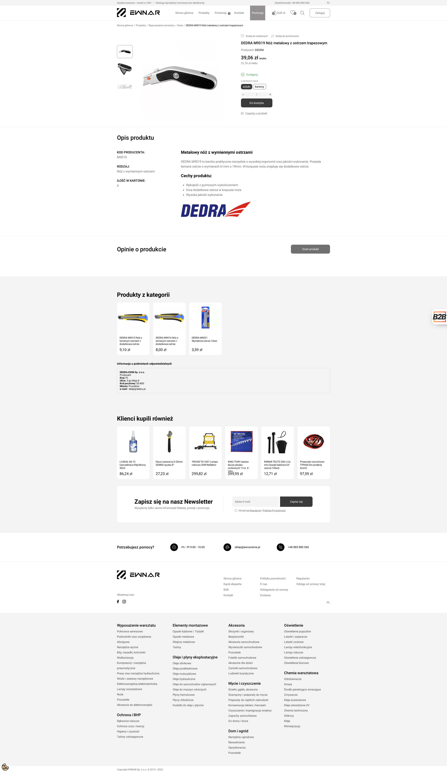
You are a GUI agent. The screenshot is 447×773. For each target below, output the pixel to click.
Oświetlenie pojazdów (297, 631)
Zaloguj (320, 13)
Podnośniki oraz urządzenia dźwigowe (134, 639)
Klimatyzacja (292, 726)
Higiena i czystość (128, 731)
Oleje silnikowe (182, 663)
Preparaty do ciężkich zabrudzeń (248, 700)
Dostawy (265, 595)
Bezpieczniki (236, 636)
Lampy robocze (293, 652)
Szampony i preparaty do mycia (248, 694)
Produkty (204, 13)
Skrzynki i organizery (241, 631)
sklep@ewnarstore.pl (247, 547)
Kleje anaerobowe (295, 700)
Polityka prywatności (273, 578)
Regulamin (255, 510)
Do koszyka (257, 103)
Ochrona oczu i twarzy (130, 726)
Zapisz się (296, 501)
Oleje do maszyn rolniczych (189, 689)
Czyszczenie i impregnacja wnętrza (250, 710)
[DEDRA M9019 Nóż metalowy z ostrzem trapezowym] (125, 51)
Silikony (289, 715)
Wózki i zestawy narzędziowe (135, 678)
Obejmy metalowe (184, 642)
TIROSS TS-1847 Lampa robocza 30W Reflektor (205, 463)
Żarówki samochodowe (242, 668)
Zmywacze (291, 694)
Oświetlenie (293, 625)
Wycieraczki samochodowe (245, 647)
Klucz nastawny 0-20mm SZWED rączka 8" (169, 463)
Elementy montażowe (190, 625)
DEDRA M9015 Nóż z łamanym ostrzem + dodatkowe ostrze (131, 340)
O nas (263, 584)
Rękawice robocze (128, 721)
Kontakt (239, 13)
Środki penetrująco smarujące (302, 689)
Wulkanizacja (125, 657)
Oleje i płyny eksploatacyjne (195, 657)
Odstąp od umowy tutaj (310, 584)
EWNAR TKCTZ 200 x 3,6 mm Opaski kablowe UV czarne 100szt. (277, 464)
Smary (288, 684)
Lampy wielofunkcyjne (298, 647)
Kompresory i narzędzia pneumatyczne (131, 665)
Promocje (257, 13)
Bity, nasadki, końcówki (131, 652)
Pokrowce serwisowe (130, 631)
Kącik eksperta (232, 584)
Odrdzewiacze (292, 679)
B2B (226, 589)
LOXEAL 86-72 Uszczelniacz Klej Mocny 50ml (133, 464)
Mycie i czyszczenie (244, 683)
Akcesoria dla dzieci (240, 663)
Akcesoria (236, 625)
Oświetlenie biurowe (296, 663)
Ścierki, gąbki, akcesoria (243, 689)
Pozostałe (123, 699)
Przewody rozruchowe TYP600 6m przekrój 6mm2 (312, 464)
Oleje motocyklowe (184, 673)
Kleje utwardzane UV (296, 705)
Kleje (287, 721)
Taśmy (177, 647)
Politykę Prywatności (274, 510)
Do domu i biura (238, 721)
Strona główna (184, 13)
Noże (180, 25)
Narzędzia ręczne (127, 647)
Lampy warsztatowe (129, 689)
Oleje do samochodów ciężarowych (194, 684)
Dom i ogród (238, 731)
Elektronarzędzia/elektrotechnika (137, 684)
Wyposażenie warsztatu (162, 25)
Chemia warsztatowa (301, 673)
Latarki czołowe (293, 642)
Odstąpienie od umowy (274, 589)
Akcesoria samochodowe (243, 642)
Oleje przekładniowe (185, 668)
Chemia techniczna (296, 710)
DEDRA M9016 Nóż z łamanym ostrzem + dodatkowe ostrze (167, 340)
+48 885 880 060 (300, 2)
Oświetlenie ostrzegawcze (300, 657)
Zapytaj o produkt (256, 113)
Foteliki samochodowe (242, 657)
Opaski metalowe (183, 636)
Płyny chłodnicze (183, 700)
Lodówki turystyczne (241, 673)
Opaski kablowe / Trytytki (188, 631)
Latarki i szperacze (295, 636)
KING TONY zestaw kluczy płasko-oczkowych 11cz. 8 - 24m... (239, 465)
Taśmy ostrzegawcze (130, 736)
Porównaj (220, 13)
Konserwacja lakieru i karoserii (247, 705)
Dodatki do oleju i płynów (188, 705)
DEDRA (259, 50)
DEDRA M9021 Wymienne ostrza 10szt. (205, 339)
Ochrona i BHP (129, 715)
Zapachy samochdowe (242, 715)
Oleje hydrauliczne (184, 679)
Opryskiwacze (237, 747)
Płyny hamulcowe (184, 694)
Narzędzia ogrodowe (241, 737)
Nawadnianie (236, 742)
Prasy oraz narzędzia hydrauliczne (138, 673)
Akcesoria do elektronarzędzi (134, 705)
